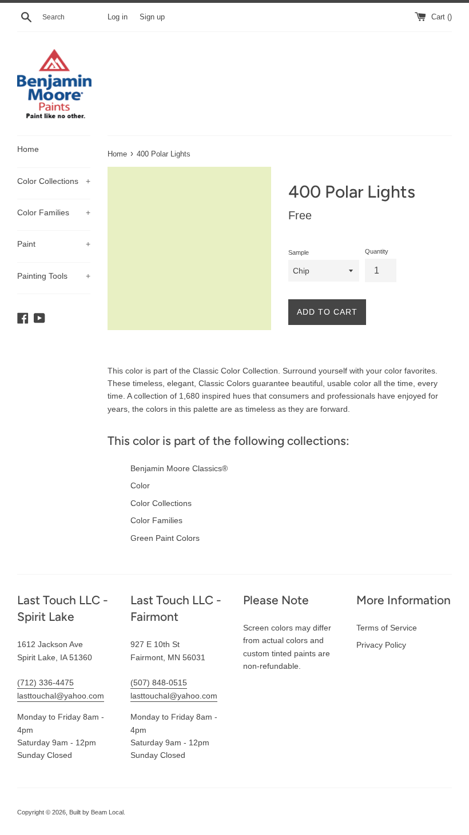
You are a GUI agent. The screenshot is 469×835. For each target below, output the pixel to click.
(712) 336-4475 (45, 682)
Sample (298, 252)
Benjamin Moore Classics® (179, 468)
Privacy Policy (381, 644)
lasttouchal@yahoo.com (60, 695)
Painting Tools (53, 275)
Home (28, 149)
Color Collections (53, 181)
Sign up (152, 17)
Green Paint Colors (165, 538)
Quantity (376, 251)
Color (140, 485)
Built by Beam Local (96, 812)
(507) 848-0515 (158, 682)
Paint (53, 243)
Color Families (53, 212)
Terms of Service (386, 627)
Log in (118, 17)
